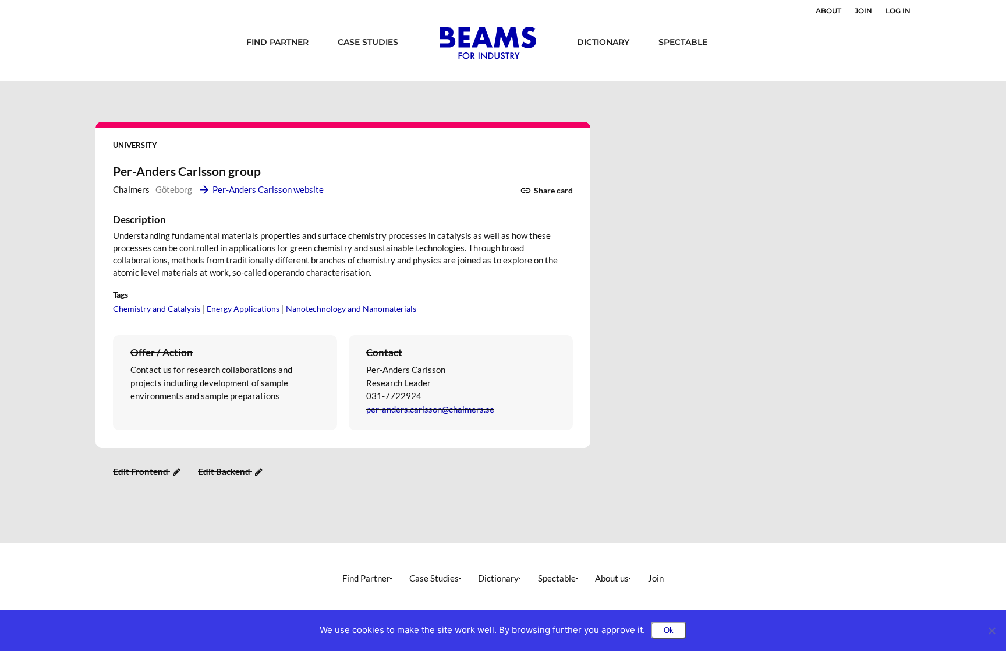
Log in (898, 10)
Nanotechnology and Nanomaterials (351, 309)
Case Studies (368, 42)
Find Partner (277, 42)
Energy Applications (243, 309)
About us (612, 578)
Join (863, 10)
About (828, 10)
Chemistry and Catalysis (156, 309)
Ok (669, 630)
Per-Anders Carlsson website (268, 189)
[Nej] (991, 630)
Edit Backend (225, 471)
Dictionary (603, 42)
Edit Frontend (141, 471)
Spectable (682, 42)
